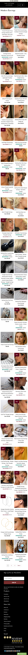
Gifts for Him (6, 596)
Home (5, 628)
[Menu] (19, 5)
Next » (19, 565)
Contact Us (22, 653)
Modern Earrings (8, 11)
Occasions (6, 594)
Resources (6, 614)
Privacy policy (7, 623)
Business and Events (8, 626)
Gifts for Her (6, 598)
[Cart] (22, 5)
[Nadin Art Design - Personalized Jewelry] (9, 5)
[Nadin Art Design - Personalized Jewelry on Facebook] (5, 637)
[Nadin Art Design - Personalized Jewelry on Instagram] (10, 637)
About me (6, 607)
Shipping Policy (7, 616)
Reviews (5, 612)
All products (6, 601)
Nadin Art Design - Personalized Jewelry (15, 646)
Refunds (5, 619)
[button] (5, 57)
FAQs (5, 630)
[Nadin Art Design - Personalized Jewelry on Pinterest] (7, 637)
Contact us (6, 609)
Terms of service (7, 621)
